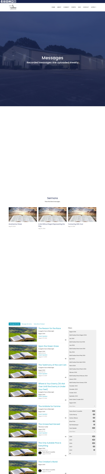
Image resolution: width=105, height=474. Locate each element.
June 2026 (72, 345)
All (70, 453)
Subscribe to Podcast (39, 324)
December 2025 (73, 386)
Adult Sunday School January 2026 (78, 382)
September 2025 (73, 396)
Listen (93, 7)
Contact (86, 7)
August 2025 (72, 402)
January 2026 (72, 379)
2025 (82, 440)
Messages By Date (14, 324)
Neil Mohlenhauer (82, 424)
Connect (66, 7)
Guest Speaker (82, 428)
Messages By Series (27, 324)
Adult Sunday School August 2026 (78, 335)
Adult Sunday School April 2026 (77, 362)
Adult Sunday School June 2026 (77, 348)
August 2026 (72, 331)
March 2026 (72, 365)
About (59, 7)
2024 (82, 443)
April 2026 (72, 358)
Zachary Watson (82, 418)
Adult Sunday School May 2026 (77, 355)
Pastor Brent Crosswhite (82, 411)
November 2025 (73, 389)
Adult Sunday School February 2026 (78, 375)
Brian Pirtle (82, 421)
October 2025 (73, 392)
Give (79, 7)
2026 (82, 436)
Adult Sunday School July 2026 (77, 342)
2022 (82, 450)
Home (53, 7)
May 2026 (72, 352)
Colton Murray (82, 414)
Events (73, 7)
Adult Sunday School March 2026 (77, 369)
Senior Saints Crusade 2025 (76, 399)
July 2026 (71, 338)
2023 (82, 446)
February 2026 (73, 372)
